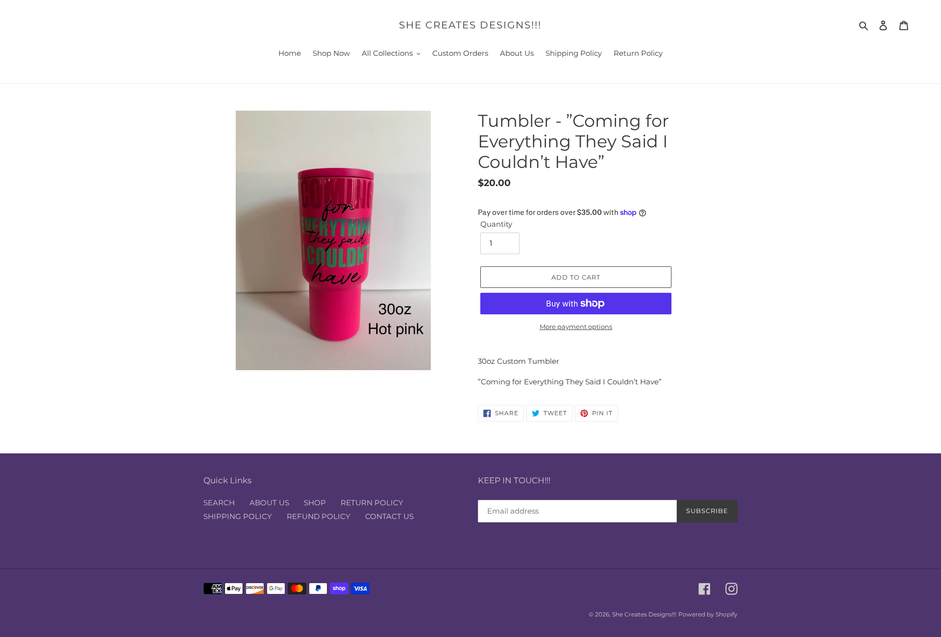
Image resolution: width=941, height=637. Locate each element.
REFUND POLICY (318, 516)
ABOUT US (269, 502)
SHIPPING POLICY (237, 516)
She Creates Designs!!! (470, 25)
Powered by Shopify (708, 614)
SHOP (315, 502)
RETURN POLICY (372, 502)
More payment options (576, 326)
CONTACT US (389, 516)
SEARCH (219, 502)
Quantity (496, 224)
